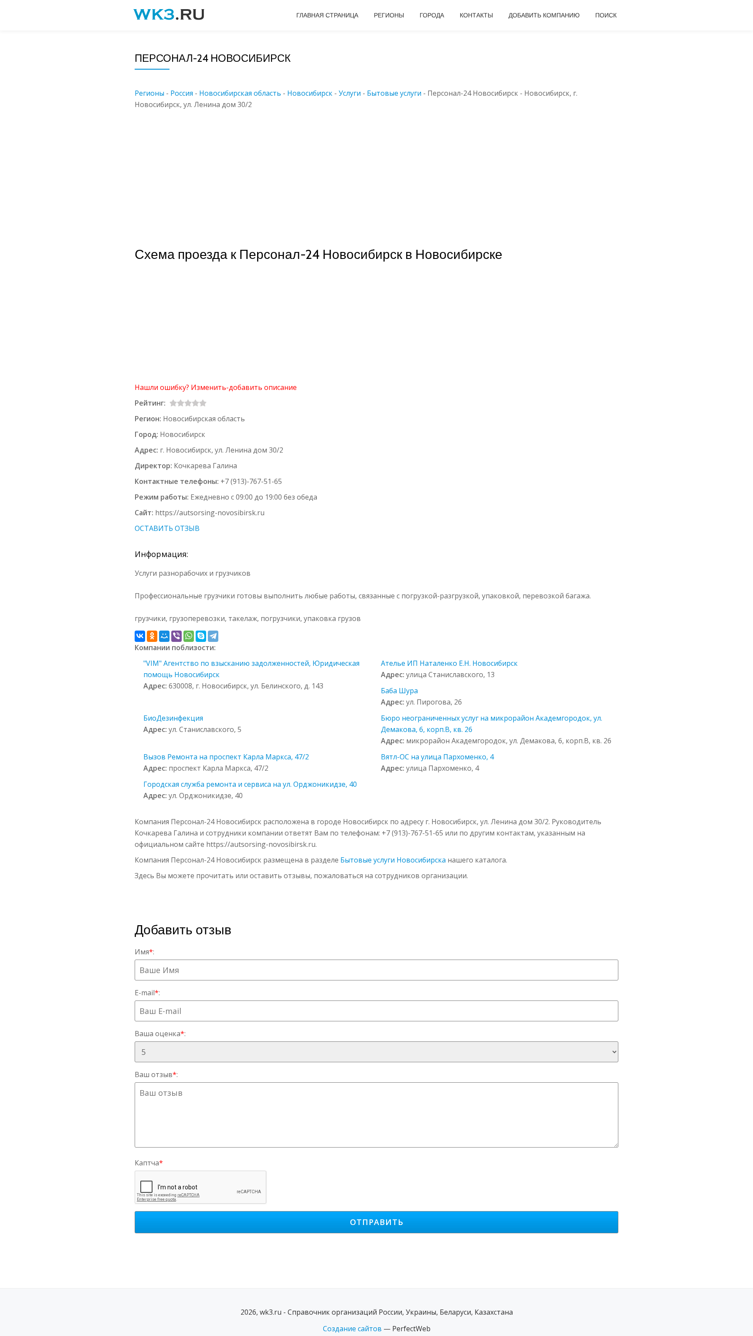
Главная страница (327, 15)
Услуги (350, 93)
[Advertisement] (389, 171)
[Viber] (176, 636)
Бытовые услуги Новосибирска (393, 860)
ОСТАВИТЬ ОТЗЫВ (167, 528)
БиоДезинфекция (173, 718)
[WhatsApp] (188, 636)
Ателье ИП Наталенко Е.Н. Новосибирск (449, 663)
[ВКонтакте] (140, 636)
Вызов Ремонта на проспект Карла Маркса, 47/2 (226, 757)
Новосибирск (309, 93)
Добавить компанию (544, 15)
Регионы (389, 15)
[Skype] (201, 636)
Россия (181, 93)
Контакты (476, 15)
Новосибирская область (240, 93)
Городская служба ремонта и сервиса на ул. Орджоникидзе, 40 (250, 784)
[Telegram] (213, 636)
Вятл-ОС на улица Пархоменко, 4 (437, 757)
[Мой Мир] (164, 636)
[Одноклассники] (152, 636)
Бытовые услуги (394, 93)
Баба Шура (399, 690)
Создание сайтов (352, 1328)
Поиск (606, 15)
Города (432, 15)
